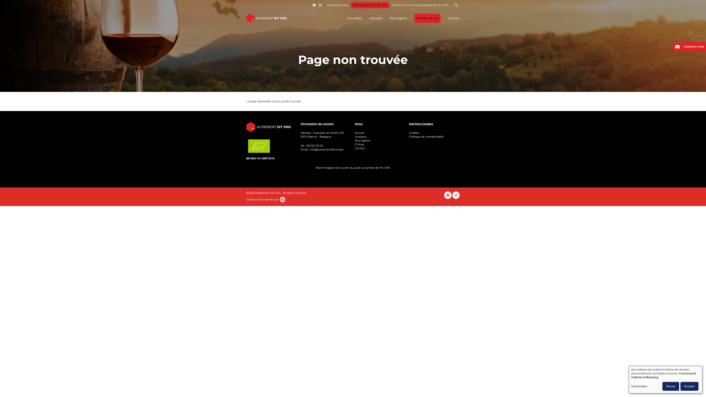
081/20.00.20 (314, 145)
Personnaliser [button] (639, 386)
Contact (454, 18)
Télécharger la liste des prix (370, 5)
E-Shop (360, 144)
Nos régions (398, 18)
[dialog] (665, 379)
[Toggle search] (456, 5)
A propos (375, 18)
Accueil (359, 133)
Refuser (670, 386)
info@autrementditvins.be (326, 149)
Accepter (689, 386)
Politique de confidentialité (426, 136)
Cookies (414, 133)
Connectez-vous (337, 5)
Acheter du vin (427, 18)
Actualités (354, 18)
